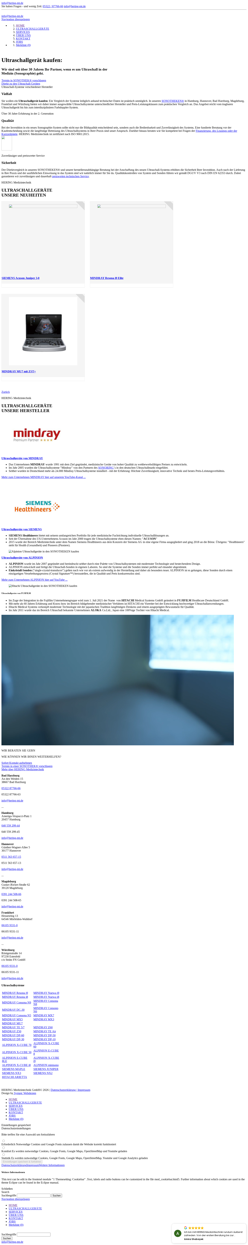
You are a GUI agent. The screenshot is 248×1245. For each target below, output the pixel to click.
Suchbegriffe (8, 1195)
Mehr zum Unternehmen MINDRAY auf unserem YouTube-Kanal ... (43, 477)
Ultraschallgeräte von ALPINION (22, 557)
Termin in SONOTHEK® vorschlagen (23, 80)
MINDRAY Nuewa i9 (46, 992)
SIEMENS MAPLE (13, 1069)
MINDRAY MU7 (12, 1023)
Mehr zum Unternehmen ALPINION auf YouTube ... (34, 579)
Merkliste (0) (16, 1118)
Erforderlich (58, 1144)
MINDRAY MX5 (12, 1019)
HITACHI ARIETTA (14, 1077)
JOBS (12, 1115)
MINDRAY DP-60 (13, 1035)
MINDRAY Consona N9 (16, 1002)
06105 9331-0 (9, 925)
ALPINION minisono (46, 1065)
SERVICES (16, 1105)
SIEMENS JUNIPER (45, 1069)
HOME (13, 1099)
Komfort (64, 1151)
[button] (246, 1224)
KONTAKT (16, 1112)
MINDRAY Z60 (43, 1027)
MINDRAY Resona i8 (15, 996)
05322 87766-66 (11, 788)
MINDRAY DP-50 (44, 1035)
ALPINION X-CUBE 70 (16, 1044)
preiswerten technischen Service (70, 176)
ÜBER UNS (16, 1109)
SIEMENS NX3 (11, 1073)
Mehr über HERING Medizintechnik (22, 769)
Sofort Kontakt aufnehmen (16, 762)
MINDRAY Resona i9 (15, 992)
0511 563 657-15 (11, 856)
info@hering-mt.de (12, 3)
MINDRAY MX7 (43, 1015)
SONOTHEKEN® (173, 100)
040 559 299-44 (10, 825)
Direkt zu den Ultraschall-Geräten (20, 83)
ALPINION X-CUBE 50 (16, 1052)
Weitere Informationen (52, 1165)
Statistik (74, 1158)
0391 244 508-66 (11, 894)
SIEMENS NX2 (42, 1073)
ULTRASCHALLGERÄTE (25, 1102)
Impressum (84, 1089)
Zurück (5, 391)
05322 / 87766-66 (53, 6)
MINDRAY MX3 (43, 1019)
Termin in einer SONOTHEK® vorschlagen (26, 766)
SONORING (106, 467)
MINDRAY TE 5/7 (13, 1027)
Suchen (7, 1238)
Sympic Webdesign (24, 1093)
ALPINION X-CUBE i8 (16, 1065)
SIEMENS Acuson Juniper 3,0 (20, 278)
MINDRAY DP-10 (44, 1039)
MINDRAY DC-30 (13, 1009)
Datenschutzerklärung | (64, 1089)
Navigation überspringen (15, 19)
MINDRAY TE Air (44, 1031)
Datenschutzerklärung (14, 1165)
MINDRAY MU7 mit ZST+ (19, 371)
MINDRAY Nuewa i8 (46, 996)
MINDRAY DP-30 (13, 1039)
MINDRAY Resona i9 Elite (106, 278)
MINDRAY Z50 (11, 1031)
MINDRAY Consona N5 (16, 1015)
